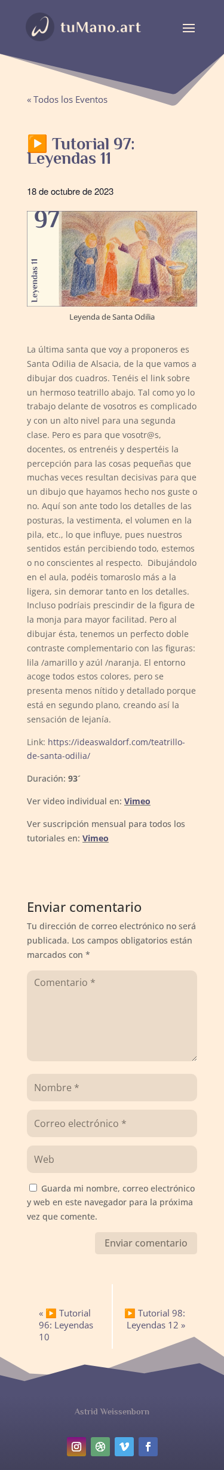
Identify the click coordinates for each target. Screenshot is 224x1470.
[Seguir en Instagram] (76, 1446)
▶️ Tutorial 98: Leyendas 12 (154, 1319)
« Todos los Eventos (67, 99)
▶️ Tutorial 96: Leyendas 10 (66, 1325)
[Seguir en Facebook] (148, 1446)
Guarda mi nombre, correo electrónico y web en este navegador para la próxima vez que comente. (111, 1203)
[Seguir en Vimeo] (124, 1446)
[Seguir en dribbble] (100, 1446)
